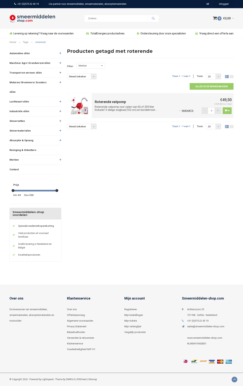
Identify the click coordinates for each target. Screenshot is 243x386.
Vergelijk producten (135, 332)
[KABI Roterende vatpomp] (79, 105)
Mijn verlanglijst (132, 326)
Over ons (72, 309)
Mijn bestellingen (133, 315)
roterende (40, 42)
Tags (25, 42)
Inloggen (224, 3)
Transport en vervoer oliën (25, 72)
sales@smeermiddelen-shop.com (205, 326)
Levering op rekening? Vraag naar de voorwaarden (43, 33)
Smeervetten (17, 121)
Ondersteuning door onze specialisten (163, 33)
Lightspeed (48, 379)
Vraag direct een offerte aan (216, 33)
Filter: (70, 66)
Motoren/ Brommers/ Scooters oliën (28, 87)
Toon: (200, 76)
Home (12, 42)
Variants (187, 110)
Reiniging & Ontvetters (22, 150)
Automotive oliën (19, 53)
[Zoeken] (153, 18)
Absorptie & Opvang (21, 140)
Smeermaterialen (20, 130)
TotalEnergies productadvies (107, 33)
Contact (14, 169)
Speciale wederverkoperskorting (36, 225)
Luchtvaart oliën (19, 101)
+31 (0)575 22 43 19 (28, 3)
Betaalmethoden (76, 332)
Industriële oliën (19, 111)
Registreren (130, 309)
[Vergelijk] (208, 3)
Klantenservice (75, 343)
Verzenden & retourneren (80, 337)
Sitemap (92, 379)
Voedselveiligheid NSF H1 (81, 349)
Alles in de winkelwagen (211, 86)
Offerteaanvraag (76, 315)
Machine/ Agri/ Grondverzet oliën (29, 63)
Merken (14, 159)
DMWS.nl (70, 379)
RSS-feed (82, 379)
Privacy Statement (76, 326)
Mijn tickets (130, 320)
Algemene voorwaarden (80, 320)
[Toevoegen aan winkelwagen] (227, 110)
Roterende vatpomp (110, 102)
